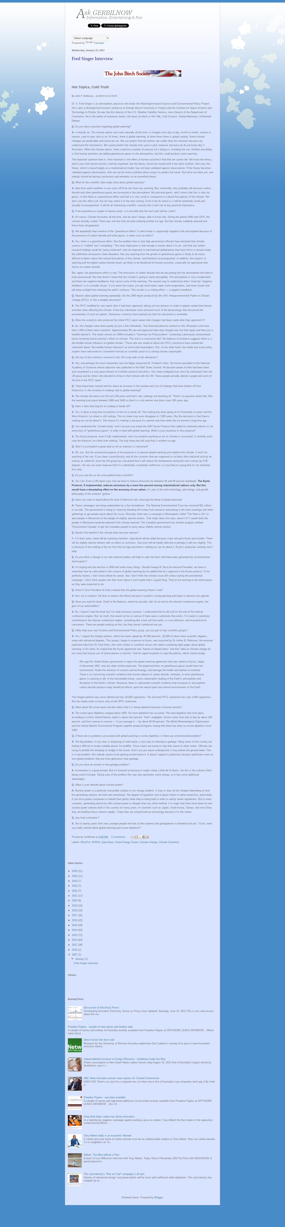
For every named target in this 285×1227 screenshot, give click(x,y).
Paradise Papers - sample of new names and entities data (100, 1026)
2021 (75, 895)
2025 (75, 876)
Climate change (148, 842)
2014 (75, 930)
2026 (75, 871)
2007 (75, 954)
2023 (75, 885)
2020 (75, 900)
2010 (75, 949)
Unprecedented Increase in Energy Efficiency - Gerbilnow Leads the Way (125, 1059)
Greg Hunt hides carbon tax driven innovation (109, 1116)
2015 (75, 925)
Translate (98, 43)
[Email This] (133, 837)
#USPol (96, 842)
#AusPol (85, 842)
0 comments (118, 836)
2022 (75, 890)
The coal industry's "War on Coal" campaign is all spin (114, 1174)
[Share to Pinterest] (147, 837)
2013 (75, 935)
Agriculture (108, 842)
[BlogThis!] (136, 837)
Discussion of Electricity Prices (101, 1007)
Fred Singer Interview (92, 58)
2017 (75, 915)
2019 (75, 905)
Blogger (158, 1197)
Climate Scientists (169, 842)
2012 (75, 939)
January (80, 958)
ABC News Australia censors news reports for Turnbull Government (121, 1078)
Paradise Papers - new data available (104, 1097)
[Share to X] (140, 837)
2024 (75, 880)
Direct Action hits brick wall (99, 1039)
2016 (75, 920)
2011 (75, 944)
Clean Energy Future (126, 842)
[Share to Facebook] (144, 837)
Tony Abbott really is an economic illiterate (107, 1135)
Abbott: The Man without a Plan (101, 1154)
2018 (75, 910)
